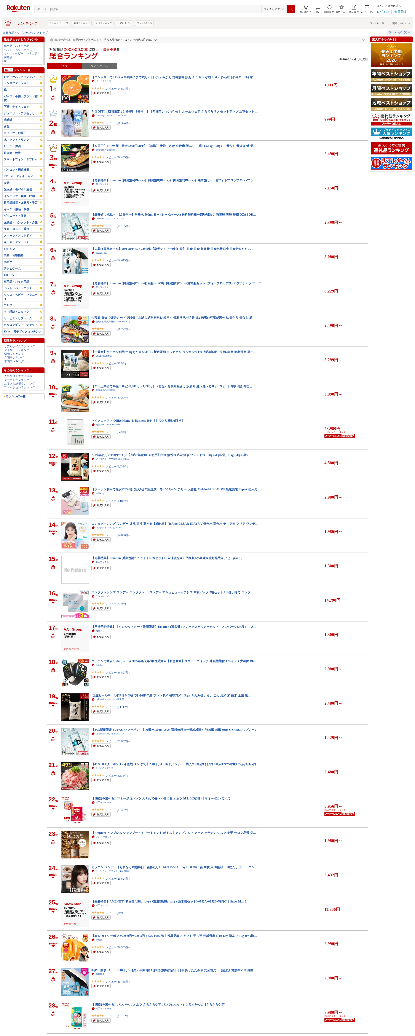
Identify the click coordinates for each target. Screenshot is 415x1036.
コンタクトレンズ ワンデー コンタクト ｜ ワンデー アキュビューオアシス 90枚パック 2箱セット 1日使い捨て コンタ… (172, 592)
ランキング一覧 (16, 396)
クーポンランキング (16, 379)
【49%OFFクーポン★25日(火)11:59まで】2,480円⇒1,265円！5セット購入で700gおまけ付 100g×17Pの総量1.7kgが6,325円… (175, 764)
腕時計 (8, 57)
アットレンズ (102, 596)
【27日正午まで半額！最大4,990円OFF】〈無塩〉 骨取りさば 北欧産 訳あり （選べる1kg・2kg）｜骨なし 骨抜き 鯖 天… (173, 146)
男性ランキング (81, 23)
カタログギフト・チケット (21, 324)
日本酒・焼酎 (12, 152)
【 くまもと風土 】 (106, 81)
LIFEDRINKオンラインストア (110, 218)
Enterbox (100, 665)
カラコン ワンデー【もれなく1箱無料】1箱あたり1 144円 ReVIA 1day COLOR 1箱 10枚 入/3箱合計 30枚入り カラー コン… (174, 867)
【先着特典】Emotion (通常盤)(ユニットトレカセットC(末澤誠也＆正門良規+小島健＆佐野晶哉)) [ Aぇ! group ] (166, 558)
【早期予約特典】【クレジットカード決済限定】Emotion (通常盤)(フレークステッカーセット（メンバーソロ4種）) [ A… (173, 626)
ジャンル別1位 (144, 23)
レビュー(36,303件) (117, 947)
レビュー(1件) (114, 913)
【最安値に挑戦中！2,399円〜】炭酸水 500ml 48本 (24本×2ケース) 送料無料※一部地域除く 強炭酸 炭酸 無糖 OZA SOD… (173, 214)
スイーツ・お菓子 (15, 133)
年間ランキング (14, 361)
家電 (7, 182)
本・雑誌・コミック (16, 311)
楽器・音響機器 (14, 255)
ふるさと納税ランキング (19, 383)
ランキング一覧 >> (399, 32)
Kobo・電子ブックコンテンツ (23, 331)
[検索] (291, 9)
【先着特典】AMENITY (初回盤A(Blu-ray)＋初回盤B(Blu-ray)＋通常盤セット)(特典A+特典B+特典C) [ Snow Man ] (168, 901)
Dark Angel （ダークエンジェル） (112, 115)
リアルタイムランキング (19, 346)
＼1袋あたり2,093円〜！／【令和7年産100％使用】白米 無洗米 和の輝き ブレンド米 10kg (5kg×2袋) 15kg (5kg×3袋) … (171, 455)
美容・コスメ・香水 (16, 228)
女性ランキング (103, 23)
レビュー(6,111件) (116, 707)
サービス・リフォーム (18, 318)
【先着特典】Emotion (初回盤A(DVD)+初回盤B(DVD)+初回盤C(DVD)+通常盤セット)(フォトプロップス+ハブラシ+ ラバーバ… (177, 283)
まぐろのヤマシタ (104, 768)
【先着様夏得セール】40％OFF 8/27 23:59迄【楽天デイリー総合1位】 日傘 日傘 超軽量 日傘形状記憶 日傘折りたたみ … (173, 249)
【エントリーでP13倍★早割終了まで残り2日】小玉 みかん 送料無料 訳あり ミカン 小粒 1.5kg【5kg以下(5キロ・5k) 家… (173, 77)
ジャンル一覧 (377, 23)
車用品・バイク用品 (16, 46)
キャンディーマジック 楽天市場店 (113, 871)
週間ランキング (14, 354)
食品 (7, 126)
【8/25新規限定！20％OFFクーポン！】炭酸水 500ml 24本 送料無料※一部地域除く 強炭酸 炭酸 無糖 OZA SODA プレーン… (175, 729)
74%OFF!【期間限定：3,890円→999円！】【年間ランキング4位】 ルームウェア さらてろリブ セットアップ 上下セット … (174, 111)
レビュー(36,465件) (117, 157)
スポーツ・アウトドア (18, 235)
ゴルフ (8, 305)
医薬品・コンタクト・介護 (21, 222)
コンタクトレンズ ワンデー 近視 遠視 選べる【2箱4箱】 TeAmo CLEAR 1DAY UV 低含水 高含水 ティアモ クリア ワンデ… (174, 523)
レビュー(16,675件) (117, 260)
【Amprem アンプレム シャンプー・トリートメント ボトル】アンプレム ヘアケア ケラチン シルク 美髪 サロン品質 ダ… (173, 832)
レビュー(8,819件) (116, 1016)
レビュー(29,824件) (117, 878)
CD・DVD (10, 274)
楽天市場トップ (12, 32)
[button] (318, 9)
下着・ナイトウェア (16, 106)
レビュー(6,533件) (116, 466)
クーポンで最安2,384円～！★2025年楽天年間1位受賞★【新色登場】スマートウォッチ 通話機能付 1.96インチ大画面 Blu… (174, 661)
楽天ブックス (102, 184)
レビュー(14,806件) (117, 535)
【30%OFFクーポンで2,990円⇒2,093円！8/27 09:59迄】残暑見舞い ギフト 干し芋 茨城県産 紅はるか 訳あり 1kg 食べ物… (174, 935)
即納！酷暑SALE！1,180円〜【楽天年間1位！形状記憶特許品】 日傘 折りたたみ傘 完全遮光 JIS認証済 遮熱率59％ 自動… (173, 970)
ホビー (8, 261)
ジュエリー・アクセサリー (21, 113)
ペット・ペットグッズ (18, 49)
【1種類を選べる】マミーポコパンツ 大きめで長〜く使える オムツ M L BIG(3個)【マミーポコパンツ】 (161, 798)
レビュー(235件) (115, 363)
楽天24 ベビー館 (104, 802)
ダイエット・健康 (15, 215)
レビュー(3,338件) (116, 775)
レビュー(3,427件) (116, 397)
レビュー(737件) (115, 603)
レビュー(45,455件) (117, 981)
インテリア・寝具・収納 (19, 196)
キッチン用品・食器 (16, 209)
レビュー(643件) (115, 432)
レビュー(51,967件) (117, 741)
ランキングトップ (58, 23)
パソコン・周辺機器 (16, 169)
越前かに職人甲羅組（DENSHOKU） (113, 321)
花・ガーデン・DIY (16, 242)
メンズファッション (16, 83)
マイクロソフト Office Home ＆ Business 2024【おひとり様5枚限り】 (137, 420)
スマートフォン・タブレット (21, 161)
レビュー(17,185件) (117, 226)
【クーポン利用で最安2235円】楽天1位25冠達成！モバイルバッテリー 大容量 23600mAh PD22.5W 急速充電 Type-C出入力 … (176, 489)
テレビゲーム (12, 268)
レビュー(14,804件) (117, 88)
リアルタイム (124, 23)
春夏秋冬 (100, 974)
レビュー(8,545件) (116, 810)
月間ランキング (14, 357)
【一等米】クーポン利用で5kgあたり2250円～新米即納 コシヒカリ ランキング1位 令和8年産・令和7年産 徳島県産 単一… (173, 352)
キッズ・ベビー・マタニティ (22, 53)
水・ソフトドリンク (16, 139)
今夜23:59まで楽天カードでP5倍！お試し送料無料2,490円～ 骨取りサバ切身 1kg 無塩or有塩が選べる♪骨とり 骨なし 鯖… (173, 317)
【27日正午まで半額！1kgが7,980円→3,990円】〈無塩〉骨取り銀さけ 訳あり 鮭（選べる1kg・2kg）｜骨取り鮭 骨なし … (173, 386)
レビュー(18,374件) (117, 123)
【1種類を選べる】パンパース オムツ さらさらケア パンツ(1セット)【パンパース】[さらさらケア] (158, 1004)
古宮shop (100, 493)
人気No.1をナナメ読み (18, 376)
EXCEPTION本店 (104, 356)
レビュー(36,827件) (117, 672)
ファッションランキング (19, 387)
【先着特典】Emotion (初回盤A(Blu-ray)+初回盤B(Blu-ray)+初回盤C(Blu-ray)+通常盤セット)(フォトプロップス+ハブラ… (173, 180)
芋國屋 (99, 940)
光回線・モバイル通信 (18, 189)
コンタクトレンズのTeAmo (108, 527)
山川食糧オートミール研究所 (110, 699)
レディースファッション (19, 76)
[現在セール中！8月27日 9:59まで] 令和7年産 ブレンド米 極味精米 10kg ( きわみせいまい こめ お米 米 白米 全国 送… (171, 695)
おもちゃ (9, 248)
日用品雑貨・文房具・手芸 (21, 202)
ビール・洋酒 (12, 146)
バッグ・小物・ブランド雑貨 (21, 98)
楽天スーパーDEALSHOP (108, 424)
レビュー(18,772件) (117, 329)
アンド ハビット (104, 837)
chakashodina (101, 253)
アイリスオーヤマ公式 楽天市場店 (112, 459)
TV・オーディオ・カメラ (20, 176)
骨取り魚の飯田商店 (105, 150)
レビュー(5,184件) (116, 500)
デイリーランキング (16, 350)
